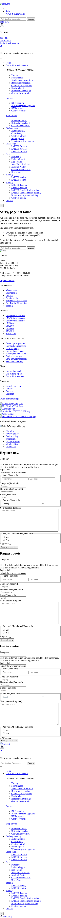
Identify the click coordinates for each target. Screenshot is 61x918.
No (7, 540)
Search (31, 19)
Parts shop (16, 156)
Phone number (11, 489)
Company (4, 459)
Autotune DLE (18, 131)
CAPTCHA (5, 544)
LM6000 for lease (19, 146)
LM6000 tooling (18, 177)
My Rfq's (4, 38)
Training (9, 182)
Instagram (4, 652)
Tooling (9, 174)
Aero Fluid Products (20, 164)
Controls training (18, 198)
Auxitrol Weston (18, 167)
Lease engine (11, 143)
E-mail (8, 494)
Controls (9, 98)
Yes (7, 537)
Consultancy (17, 133)
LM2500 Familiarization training (26, 192)
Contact (9, 200)
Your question (11, 508)
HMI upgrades (17, 138)
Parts (8, 154)
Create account (12, 43)
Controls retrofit (18, 136)
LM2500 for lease (19, 149)
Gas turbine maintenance (17, 65)
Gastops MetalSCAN (20, 169)
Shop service (11, 115)
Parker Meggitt (18, 159)
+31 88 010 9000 (16, 260)
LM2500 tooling (18, 180)
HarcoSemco (17, 172)
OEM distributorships (9, 398)
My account (5, 40)
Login (2, 43)
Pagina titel (5, 469)
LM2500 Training (19, 187)
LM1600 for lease (19, 151)
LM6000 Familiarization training (26, 190)
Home (8, 63)
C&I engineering (13, 128)
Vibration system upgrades (23, 141)
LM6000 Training (19, 185)
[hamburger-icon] (1, 58)
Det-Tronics (16, 162)
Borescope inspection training (24, 195)
